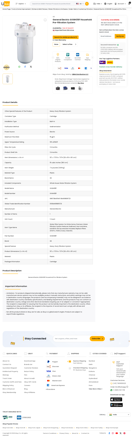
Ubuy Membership (9, 392)
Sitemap (6, 375)
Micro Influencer (9, 389)
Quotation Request (10, 368)
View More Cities (95, 389)
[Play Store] (116, 405)
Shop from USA (8, 428)
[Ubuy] (6, 3)
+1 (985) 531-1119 (119, 390)
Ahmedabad (93, 382)
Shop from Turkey (97, 428)
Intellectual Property (10, 371)
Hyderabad (93, 378)
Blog (26, 389)
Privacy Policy (64, 433)
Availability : (57, 28)
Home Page (6, 9)
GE (54, 17)
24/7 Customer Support (120, 364)
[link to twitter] (31, 67)
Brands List (28, 364)
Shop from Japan (34, 428)
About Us (6, 361)
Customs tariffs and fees (12, 382)
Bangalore (93, 368)
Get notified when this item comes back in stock (111, 31)
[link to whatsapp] (19, 67)
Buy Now (81, 83)
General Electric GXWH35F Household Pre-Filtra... (110, 9)
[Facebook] (109, 433)
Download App (29, 361)
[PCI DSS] (7, 417)
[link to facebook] (25, 67)
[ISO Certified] (23, 417)
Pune (90, 385)
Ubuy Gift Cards (30, 382)
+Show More (50, 389)
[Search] (87, 4)
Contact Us (7, 364)
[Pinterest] (124, 433)
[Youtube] (117, 433)
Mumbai (92, 361)
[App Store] (116, 400)
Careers (27, 385)
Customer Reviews (31, 368)
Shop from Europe (112, 428)
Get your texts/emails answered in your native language (121, 372)
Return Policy (29, 371)
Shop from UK (20, 428)
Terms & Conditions (49, 433)
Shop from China (82, 428)
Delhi (90, 364)
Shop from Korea (67, 428)
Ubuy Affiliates (29, 392)
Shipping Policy (8, 385)
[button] (97, 3)
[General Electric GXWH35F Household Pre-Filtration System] (25, 43)
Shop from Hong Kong (50, 428)
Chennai (92, 375)
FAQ (25, 375)
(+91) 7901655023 (119, 383)
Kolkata (92, 371)
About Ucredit (29, 378)
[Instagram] (113, 433)
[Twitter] (121, 433)
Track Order (7, 378)
